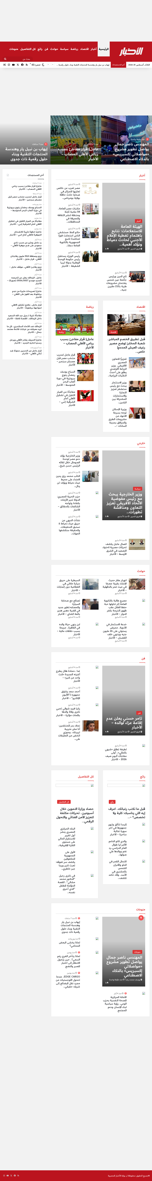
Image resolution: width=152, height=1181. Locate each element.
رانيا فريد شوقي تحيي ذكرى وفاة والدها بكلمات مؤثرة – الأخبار (68, 712)
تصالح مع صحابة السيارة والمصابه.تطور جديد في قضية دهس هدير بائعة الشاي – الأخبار (68, 607)
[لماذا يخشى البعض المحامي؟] (97, 938)
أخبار (94, 48)
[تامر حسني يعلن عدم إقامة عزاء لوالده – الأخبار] (123, 700)
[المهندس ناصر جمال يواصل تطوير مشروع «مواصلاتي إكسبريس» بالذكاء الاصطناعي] (126, 140)
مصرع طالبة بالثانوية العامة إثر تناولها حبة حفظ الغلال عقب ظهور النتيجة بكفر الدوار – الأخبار (115, 607)
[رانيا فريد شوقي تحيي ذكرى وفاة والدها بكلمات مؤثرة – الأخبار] (97, 704)
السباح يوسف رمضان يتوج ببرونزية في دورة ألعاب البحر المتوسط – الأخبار (65, 378)
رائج (40, 48)
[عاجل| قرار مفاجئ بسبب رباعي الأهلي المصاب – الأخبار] (75, 140)
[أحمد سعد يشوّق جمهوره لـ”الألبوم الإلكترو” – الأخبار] (97, 687)
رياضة (74, 48)
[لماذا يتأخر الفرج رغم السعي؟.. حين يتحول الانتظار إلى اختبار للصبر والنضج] (97, 952)
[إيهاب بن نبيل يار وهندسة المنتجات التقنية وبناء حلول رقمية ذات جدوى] (97, 918)
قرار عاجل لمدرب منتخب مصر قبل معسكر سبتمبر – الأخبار (83, 65)
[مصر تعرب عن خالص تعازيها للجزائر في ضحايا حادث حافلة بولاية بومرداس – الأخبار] (90, 188)
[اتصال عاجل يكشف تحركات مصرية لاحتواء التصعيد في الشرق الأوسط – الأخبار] (137, 544)
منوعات (13, 48)
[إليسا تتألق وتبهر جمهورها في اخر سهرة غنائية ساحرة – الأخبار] (143, 824)
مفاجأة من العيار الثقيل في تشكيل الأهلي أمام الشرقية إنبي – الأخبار (65, 398)
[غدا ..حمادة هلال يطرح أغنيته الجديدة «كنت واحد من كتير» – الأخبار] (97, 667)
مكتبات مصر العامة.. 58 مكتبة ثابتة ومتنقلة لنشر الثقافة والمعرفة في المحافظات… (68, 215)
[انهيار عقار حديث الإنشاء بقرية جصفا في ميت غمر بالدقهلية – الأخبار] (137, 584)
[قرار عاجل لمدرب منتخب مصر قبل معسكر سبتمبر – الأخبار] (85, 358)
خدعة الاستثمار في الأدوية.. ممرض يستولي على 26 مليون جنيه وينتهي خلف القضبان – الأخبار (115, 631)
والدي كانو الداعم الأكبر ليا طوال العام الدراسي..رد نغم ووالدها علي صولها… (118, 848)
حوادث (54, 48)
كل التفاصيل (27, 48)
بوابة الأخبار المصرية (116, 1175)
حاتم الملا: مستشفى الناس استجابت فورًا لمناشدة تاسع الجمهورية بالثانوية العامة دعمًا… (69, 239)
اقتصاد (84, 48)
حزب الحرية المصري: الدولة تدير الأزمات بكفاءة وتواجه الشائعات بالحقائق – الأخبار (68, 503)
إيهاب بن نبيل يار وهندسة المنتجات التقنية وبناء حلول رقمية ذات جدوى (26, 154)
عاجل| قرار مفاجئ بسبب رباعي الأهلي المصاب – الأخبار (78, 154)
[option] (126, 140)
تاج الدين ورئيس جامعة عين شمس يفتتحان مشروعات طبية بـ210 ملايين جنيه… (116, 283)
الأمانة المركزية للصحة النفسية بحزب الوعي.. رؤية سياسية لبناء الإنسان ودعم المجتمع (115, 1004)
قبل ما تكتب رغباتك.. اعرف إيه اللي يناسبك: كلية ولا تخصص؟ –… (126, 813)
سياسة (64, 48)
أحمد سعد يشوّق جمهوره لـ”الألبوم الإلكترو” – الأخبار (70, 695)
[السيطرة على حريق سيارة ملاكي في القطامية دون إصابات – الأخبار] (90, 584)
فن (46, 48)
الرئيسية (104, 48)
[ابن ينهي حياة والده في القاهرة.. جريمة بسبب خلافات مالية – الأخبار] (97, 624)
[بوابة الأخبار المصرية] (131, 51)
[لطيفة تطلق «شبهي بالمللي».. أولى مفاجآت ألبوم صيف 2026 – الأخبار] (143, 745)
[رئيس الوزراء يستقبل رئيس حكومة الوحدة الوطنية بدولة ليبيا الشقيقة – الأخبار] (90, 256)
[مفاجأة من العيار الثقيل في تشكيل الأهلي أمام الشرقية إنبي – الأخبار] (85, 395)
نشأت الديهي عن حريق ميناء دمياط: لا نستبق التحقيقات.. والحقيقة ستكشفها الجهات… (69, 527)
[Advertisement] (76, 21)
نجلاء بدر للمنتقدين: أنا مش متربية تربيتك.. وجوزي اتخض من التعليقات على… (69, 732)
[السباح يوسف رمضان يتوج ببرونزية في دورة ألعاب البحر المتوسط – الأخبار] (85, 375)
